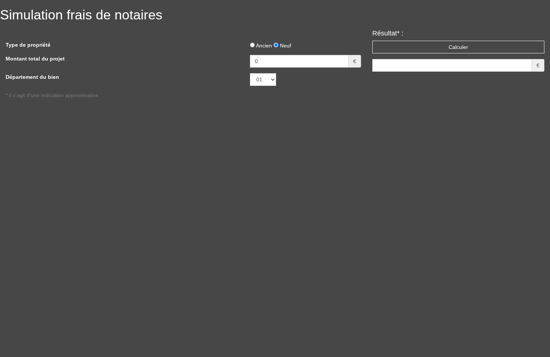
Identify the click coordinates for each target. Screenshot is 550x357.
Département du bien (32, 77)
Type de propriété (28, 45)
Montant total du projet (35, 59)
